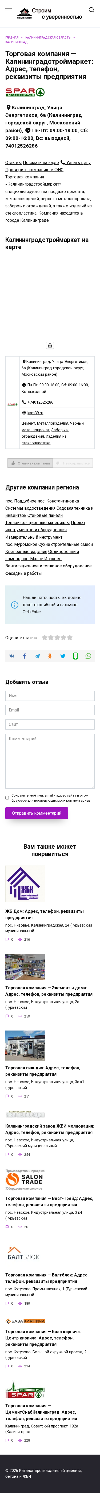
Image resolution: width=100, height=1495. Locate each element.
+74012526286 (40, 402)
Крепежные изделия (26, 551)
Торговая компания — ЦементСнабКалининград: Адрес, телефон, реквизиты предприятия (41, 1412)
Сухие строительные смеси (65, 544)
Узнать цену (78, 162)
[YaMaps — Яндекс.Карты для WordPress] (50, 345)
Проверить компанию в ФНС (34, 169)
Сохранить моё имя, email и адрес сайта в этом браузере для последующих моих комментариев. (51, 797)
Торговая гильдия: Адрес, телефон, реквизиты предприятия (42, 1071)
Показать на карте (41, 162)
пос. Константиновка (58, 501)
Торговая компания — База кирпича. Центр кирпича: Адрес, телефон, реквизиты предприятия (43, 1338)
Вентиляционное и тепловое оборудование (48, 565)
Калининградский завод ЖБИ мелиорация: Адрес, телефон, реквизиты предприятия (49, 1129)
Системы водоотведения (30, 508)
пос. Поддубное (21, 501)
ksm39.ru (35, 413)
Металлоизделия (52, 423)
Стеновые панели (45, 515)
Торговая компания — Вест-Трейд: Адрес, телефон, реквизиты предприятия (49, 1201)
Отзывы (13, 162)
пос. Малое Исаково (41, 558)
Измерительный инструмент (33, 537)
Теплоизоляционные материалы (37, 522)
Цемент (28, 423)
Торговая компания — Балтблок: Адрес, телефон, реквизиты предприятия (47, 1278)
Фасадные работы (23, 573)
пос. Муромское (21, 544)
